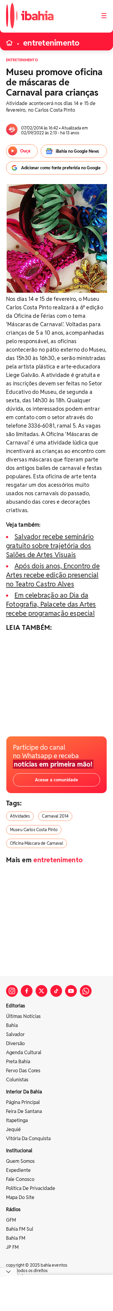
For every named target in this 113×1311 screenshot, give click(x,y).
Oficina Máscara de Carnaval (36, 843)
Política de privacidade (30, 1188)
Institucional (19, 1150)
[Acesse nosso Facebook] (27, 991)
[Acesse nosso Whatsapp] (86, 991)
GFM (11, 1220)
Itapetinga (17, 1120)
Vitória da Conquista (28, 1138)
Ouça (25, 151)
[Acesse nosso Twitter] (41, 991)
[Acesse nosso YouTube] (71, 991)
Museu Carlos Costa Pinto (34, 829)
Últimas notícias (23, 1016)
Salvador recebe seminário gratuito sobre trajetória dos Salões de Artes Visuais (50, 545)
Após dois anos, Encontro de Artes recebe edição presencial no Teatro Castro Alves (53, 575)
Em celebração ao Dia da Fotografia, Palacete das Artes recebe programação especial (51, 604)
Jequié (13, 1129)
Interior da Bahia (24, 1092)
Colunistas (17, 1080)
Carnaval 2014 (55, 816)
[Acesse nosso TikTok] (56, 991)
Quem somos (20, 1161)
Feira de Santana (24, 1111)
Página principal (23, 1102)
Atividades (20, 816)
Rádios (13, 1209)
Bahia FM (15, 1238)
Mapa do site (20, 1197)
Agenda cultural (23, 1052)
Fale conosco (20, 1179)
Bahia (12, 1025)
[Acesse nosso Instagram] (12, 991)
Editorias (15, 1006)
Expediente (18, 1170)
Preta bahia (18, 1061)
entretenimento (51, 43)
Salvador (15, 1034)
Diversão (15, 1043)
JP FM (12, 1247)
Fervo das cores (23, 1070)
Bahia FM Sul (19, 1229)
